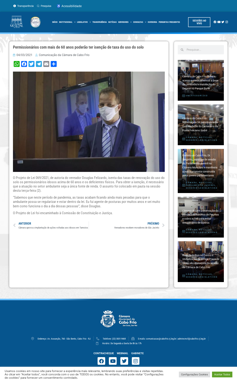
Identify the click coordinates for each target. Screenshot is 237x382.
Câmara (191, 137)
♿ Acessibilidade (69, 6)
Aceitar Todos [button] (222, 374)
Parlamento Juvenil (201, 185)
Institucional (65, 22)
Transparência (99, 22)
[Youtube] (219, 22)
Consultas (138, 22)
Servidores (123, 22)
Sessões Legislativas (202, 140)
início (55, 22)
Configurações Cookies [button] (194, 374)
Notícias (112, 22)
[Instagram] (227, 22)
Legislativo (82, 22)
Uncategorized (197, 96)
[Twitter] (223, 22)
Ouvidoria (152, 22)
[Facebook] (215, 22)
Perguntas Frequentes (169, 22)
